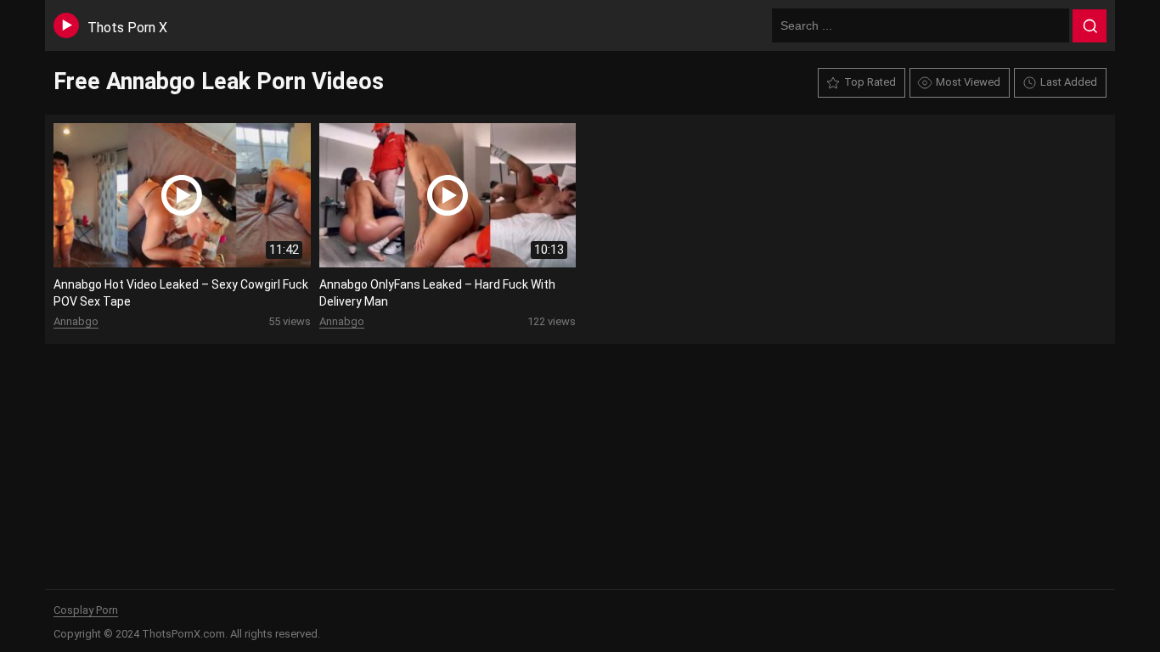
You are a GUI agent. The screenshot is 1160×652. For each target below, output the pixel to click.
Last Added (1068, 82)
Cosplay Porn (85, 610)
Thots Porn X (127, 28)
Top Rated (870, 82)
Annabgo (76, 321)
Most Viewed (968, 82)
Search (1090, 26)
